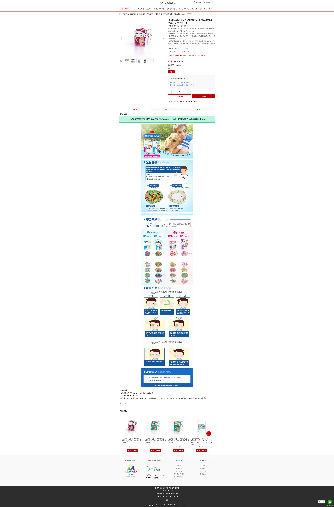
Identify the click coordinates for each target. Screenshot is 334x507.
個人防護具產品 (179, 477)
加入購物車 (179, 96)
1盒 (171, 72)
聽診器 (179, 466)
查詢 (203, 466)
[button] (163, 38)
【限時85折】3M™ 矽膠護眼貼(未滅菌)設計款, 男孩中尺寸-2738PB (178, 440)
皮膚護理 (179, 468)
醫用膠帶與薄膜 (179, 474)
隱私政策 (203, 471)
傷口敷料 (179, 471)
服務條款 (203, 474)
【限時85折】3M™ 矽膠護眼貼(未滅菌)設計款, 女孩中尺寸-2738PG (132, 440)
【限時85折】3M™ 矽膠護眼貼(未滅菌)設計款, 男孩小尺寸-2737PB (155, 440)
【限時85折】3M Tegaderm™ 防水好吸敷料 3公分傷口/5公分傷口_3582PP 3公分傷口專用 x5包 (201, 441)
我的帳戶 (203, 468)
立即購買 (203, 96)
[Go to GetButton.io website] (330, 505)
